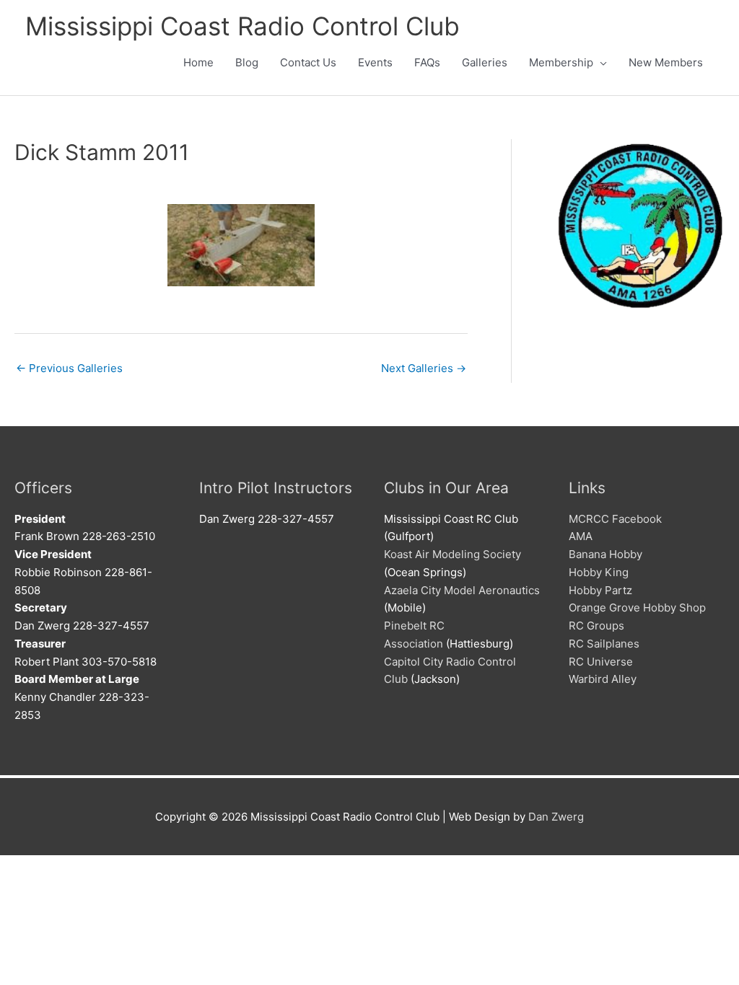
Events (375, 62)
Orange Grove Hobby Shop (637, 607)
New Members (666, 62)
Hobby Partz (600, 590)
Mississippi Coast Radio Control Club (242, 26)
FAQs (427, 62)
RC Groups (596, 625)
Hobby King (599, 572)
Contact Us (308, 62)
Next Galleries (423, 368)
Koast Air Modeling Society (452, 554)
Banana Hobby (605, 554)
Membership (561, 62)
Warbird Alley (603, 679)
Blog (246, 62)
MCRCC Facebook (615, 519)
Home (198, 62)
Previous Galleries (69, 368)
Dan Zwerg (556, 816)
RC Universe (601, 661)
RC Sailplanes (604, 643)
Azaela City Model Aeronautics (462, 590)
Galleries (484, 62)
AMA (580, 536)
